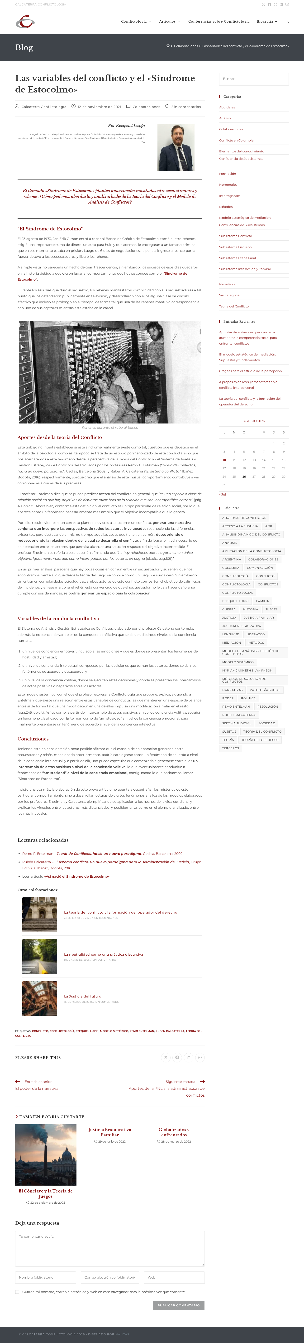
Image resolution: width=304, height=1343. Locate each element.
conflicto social (237, 592)
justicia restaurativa (241, 626)
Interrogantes (229, 196)
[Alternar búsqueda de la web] (287, 22)
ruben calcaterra (170, 1031)
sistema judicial (236, 723)
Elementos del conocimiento (241, 151)
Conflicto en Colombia (236, 140)
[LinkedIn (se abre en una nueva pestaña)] (281, 4)
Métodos (226, 207)
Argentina (231, 559)
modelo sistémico (114, 1031)
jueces (271, 609)
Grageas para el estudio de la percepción (250, 371)
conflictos (268, 584)
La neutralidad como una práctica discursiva (103, 954)
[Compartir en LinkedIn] (188, 1057)
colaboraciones (263, 559)
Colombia (230, 567)
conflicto (40, 1031)
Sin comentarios (186, 107)
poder (228, 698)
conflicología (235, 576)
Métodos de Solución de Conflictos (244, 680)
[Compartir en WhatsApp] (200, 1057)
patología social (265, 690)
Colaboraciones (146, 107)
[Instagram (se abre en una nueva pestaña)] (275, 4)
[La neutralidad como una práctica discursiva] (39, 956)
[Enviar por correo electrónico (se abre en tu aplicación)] (286, 4)
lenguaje (230, 634)
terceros (230, 748)
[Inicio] (168, 46)
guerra (229, 609)
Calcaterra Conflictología (44, 107)
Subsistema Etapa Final (237, 258)
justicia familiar (259, 617)
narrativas (232, 690)
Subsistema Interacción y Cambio (245, 269)
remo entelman (142, 1031)
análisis (229, 543)
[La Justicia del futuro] (39, 998)
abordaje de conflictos (244, 518)
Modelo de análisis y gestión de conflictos (250, 652)
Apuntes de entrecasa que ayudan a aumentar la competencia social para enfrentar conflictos (248, 337)
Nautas (122, 1334)
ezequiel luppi (87, 1031)
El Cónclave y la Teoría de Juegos (46, 1194)
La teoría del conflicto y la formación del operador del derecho (120, 912)
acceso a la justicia (240, 526)
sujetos (229, 731)
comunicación (260, 567)
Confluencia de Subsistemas (241, 159)
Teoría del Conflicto (234, 306)
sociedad (267, 723)
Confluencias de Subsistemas (242, 225)
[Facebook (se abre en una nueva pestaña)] (269, 4)
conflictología (62, 1031)
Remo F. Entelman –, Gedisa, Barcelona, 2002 (102, 854)
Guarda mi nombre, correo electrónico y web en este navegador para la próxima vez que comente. (103, 1292)
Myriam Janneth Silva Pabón (247, 670)
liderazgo (256, 634)
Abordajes (227, 107)
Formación (227, 173)
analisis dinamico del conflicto (251, 534)
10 (224, 460)
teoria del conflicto (262, 731)
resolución (267, 706)
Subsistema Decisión (235, 247)
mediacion (231, 642)
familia (262, 601)
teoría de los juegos (260, 740)
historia (250, 609)
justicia (229, 617)
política (248, 698)
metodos (256, 642)
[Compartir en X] (166, 1057)
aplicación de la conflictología (251, 551)
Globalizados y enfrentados (174, 1132)
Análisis (225, 118)
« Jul (222, 494)
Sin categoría (229, 295)
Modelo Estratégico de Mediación (245, 217)
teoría (228, 740)
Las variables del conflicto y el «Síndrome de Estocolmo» (245, 46)
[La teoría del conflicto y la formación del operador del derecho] (39, 914)
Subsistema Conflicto (235, 236)
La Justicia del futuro (82, 996)
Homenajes (228, 184)
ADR (268, 526)
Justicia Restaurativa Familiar (110, 1132)
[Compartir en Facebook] (177, 1057)
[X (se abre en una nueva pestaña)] (263, 4)
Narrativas (227, 284)
